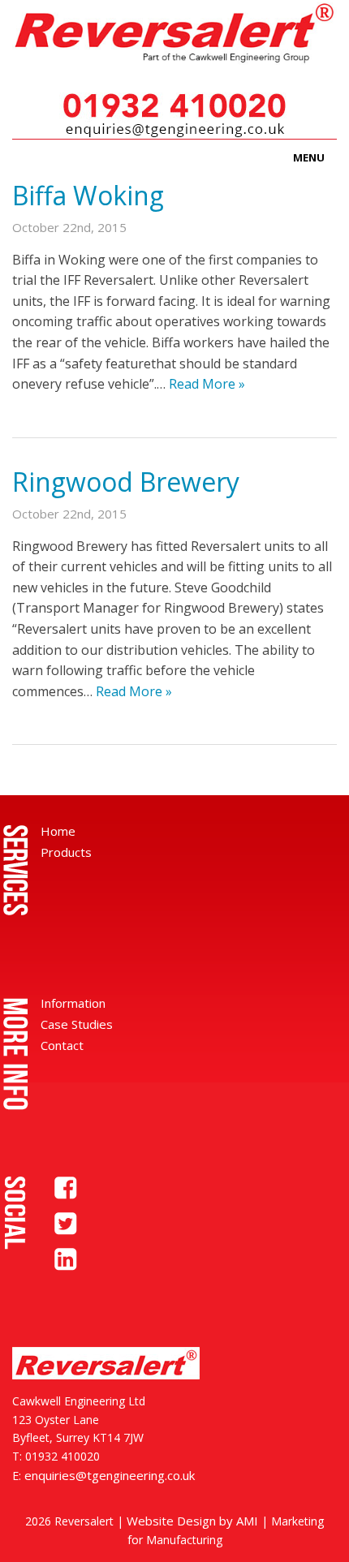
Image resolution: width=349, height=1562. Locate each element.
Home (58, 831)
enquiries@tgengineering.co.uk (109, 1475)
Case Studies (77, 1024)
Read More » (207, 384)
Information (73, 1003)
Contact (62, 1045)
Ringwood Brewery (125, 481)
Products (66, 852)
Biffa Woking (88, 195)
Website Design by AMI (192, 1521)
